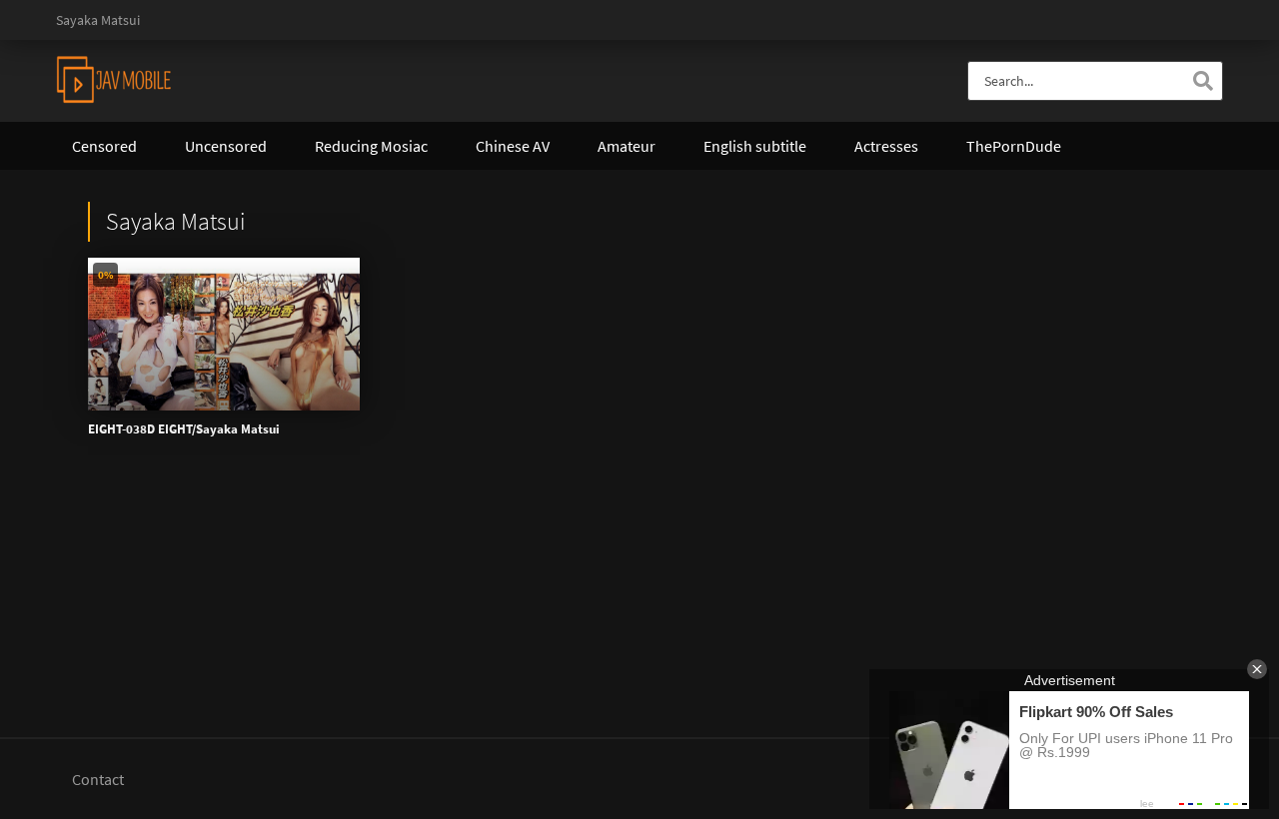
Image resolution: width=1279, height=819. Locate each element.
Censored (104, 146)
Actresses (886, 146)
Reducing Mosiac (371, 146)
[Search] (1203, 81)
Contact (98, 779)
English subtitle (754, 146)
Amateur (626, 146)
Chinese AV (513, 146)
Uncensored (226, 146)
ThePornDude (1013, 146)
